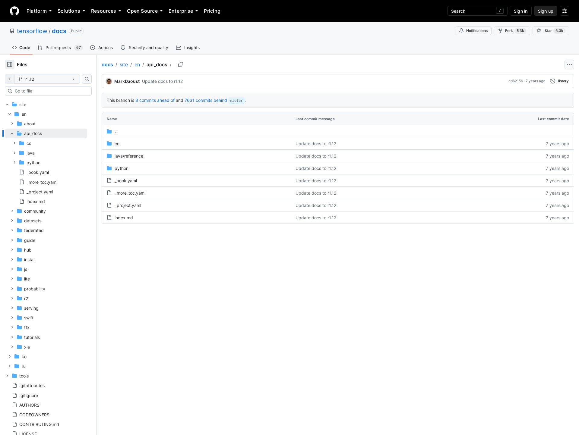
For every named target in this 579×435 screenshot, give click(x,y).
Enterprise (181, 11)
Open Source (142, 11)
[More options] (569, 64)
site (124, 64)
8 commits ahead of (155, 100)
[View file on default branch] (9, 79)
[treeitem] (46, 167)
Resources (103, 11)
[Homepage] (14, 11)
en (137, 64)
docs (59, 31)
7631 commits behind (206, 100)
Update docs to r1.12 (162, 81)
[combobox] (51, 90)
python (121, 168)
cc (117, 143)
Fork (514, 30)
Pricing (212, 11)
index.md (124, 217)
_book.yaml (126, 180)
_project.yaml (128, 205)
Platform (37, 11)
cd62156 (515, 81)
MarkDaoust (127, 81)
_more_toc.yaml (130, 193)
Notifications (477, 30)
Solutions (69, 11)
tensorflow (32, 31)
